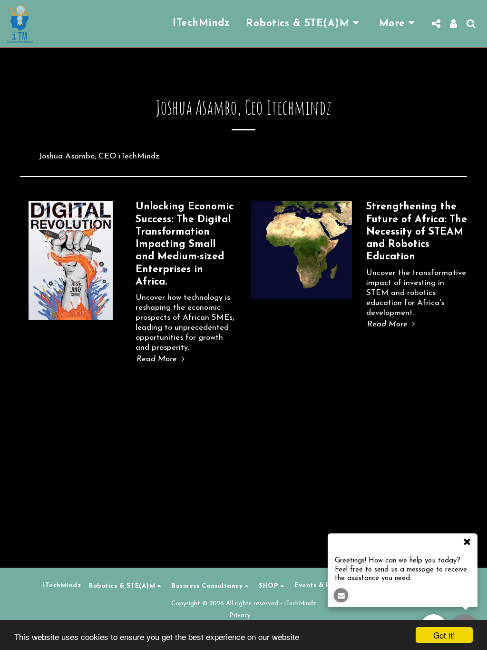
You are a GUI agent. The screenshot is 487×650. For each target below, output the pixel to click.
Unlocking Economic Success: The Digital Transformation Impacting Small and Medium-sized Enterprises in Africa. (185, 244)
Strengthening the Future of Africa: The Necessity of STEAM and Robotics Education (416, 232)
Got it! (444, 635)
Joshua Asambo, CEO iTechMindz (99, 156)
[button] (304, 23)
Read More (157, 359)
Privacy (240, 615)
